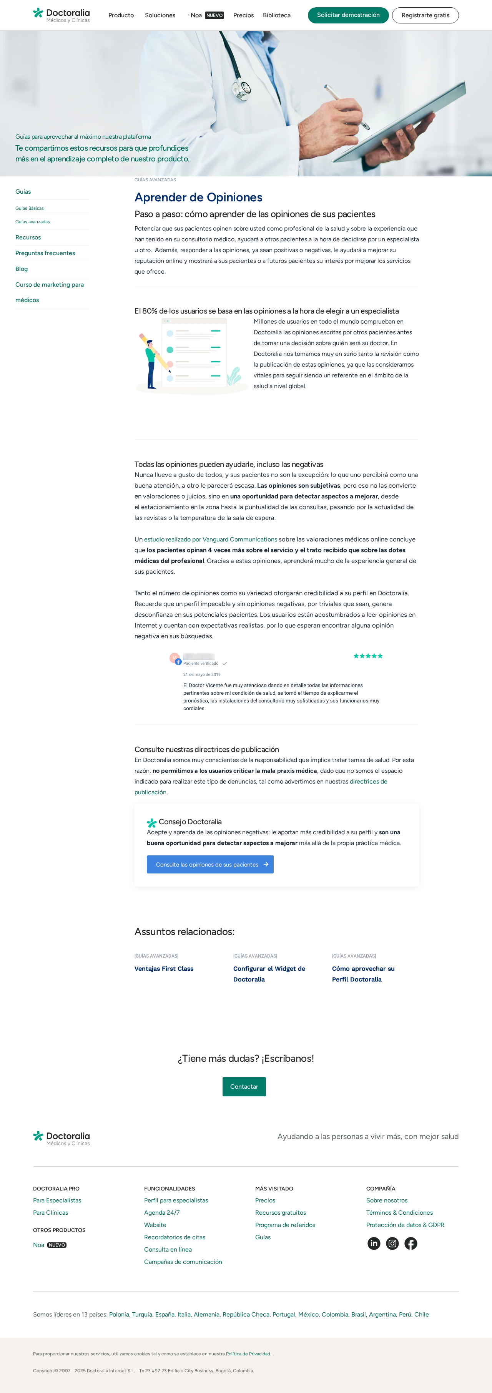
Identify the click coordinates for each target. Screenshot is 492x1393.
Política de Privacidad (248, 1353)
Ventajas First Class (164, 968)
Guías (23, 191)
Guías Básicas (29, 208)
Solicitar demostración (348, 14)
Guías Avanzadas (155, 180)
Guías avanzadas (32, 221)
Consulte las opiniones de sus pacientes (207, 864)
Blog (21, 268)
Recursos (28, 237)
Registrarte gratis (425, 15)
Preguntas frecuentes (45, 253)
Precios (243, 15)
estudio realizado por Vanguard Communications (210, 539)
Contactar (244, 1086)
